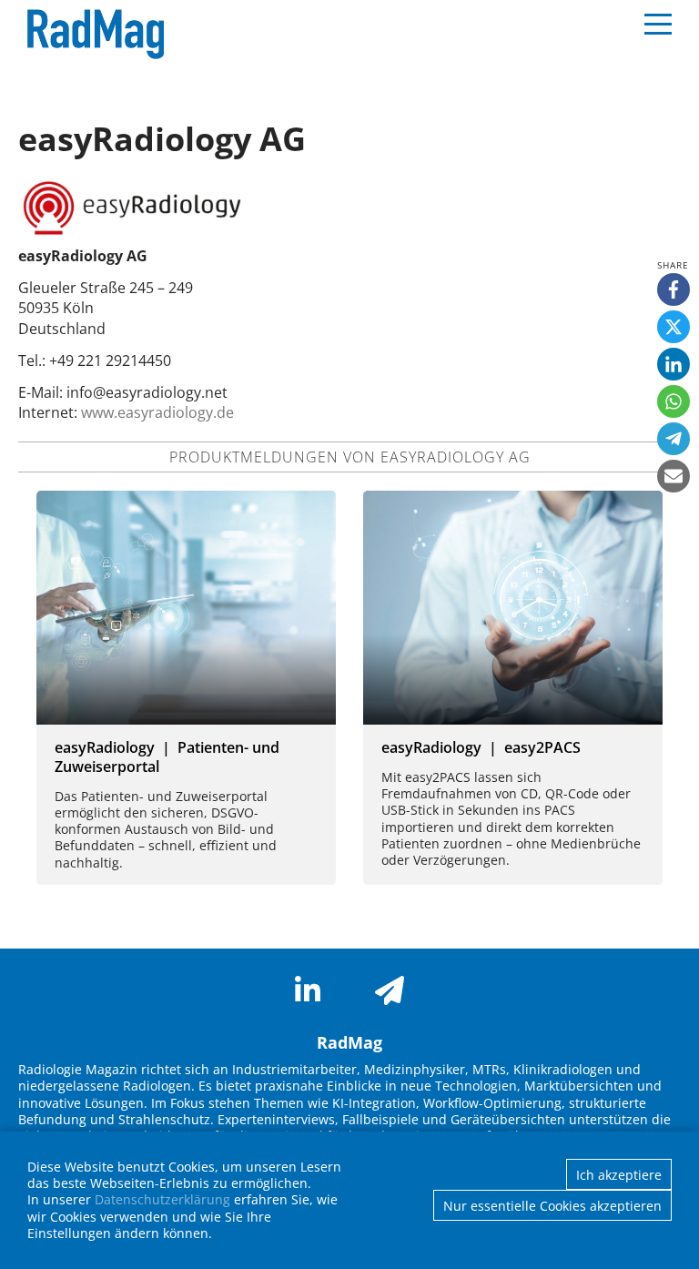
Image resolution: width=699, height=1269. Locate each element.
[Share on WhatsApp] (673, 401)
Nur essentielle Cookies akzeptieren (552, 1205)
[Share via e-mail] (673, 476)
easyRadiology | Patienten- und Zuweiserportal (167, 757)
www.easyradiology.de (157, 412)
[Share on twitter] (673, 326)
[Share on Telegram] (673, 438)
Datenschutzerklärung (162, 1199)
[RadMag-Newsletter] (389, 990)
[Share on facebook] (673, 289)
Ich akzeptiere (619, 1174)
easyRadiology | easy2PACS (481, 747)
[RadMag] (91, 34)
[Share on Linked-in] (673, 364)
